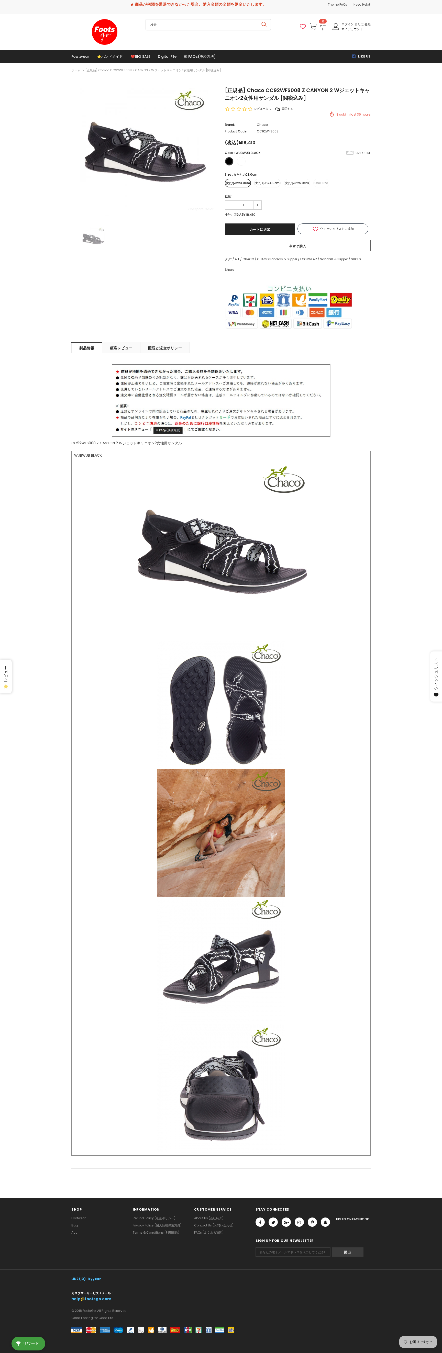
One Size (321, 183)
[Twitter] (273, 1222)
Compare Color (200, 208)
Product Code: (236, 131)
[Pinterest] (312, 1222)
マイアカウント (352, 29)
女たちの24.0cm (267, 183)
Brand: (230, 124)
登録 (367, 24)
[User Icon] (335, 26)
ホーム (76, 70)
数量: (228, 196)
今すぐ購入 (297, 246)
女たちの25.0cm (297, 183)
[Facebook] (260, 1222)
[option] (144, 152)
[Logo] (104, 32)
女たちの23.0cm (238, 183)
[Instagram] (299, 1222)
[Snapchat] (325, 1222)
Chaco (262, 124)
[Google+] (286, 1222)
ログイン (348, 24)
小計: (228, 214)
